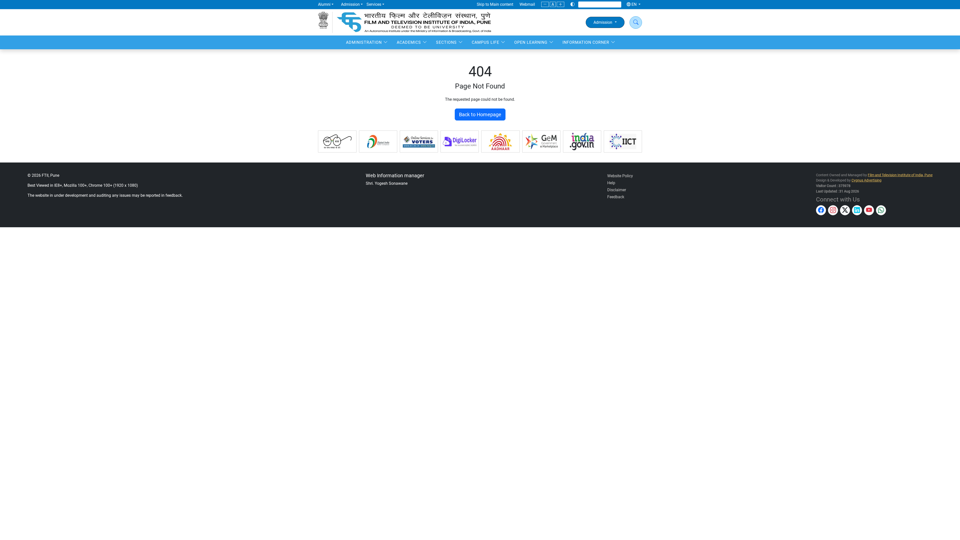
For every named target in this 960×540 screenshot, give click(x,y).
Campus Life (485, 42)
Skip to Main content (495, 4)
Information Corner (585, 42)
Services (373, 4)
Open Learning (531, 42)
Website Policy (620, 176)
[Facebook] (584, 4)
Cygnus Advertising (867, 180)
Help (611, 182)
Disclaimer (616, 190)
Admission (350, 4)
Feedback (615, 196)
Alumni (324, 4)
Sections (446, 42)
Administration (364, 42)
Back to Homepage (480, 115)
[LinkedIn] (603, 4)
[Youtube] (610, 4)
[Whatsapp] (616, 4)
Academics (409, 42)
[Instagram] (590, 4)
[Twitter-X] (597, 4)
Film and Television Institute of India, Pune (900, 175)
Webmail (527, 4)
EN (634, 4)
